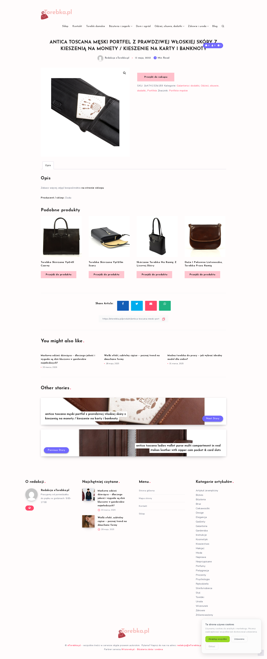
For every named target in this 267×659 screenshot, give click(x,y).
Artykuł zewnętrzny (207, 490)
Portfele (152, 90)
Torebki (200, 597)
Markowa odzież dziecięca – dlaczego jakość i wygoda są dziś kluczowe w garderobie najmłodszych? (68, 359)
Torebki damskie (95, 26)
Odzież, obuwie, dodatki (168, 26)
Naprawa (201, 557)
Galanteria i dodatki (188, 85)
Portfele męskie (178, 90)
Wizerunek (202, 606)
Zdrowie (200, 610)
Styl (198, 592)
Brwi (198, 504)
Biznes (199, 495)
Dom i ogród (143, 26)
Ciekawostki (203, 508)
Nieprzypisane (204, 561)
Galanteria (201, 526)
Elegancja (201, 517)
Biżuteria (201, 499)
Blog (214, 26)
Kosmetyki (202, 539)
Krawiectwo (202, 544)
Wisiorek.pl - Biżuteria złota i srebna (142, 649)
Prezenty (201, 575)
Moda (199, 553)
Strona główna (147, 490)
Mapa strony (145, 498)
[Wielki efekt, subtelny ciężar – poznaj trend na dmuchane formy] (88, 521)
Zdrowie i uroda (197, 26)
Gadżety (200, 521)
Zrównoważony (204, 615)
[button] (124, 73)
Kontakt (77, 26)
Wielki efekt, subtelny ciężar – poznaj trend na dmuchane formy (112, 521)
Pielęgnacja (202, 570)
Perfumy (201, 566)
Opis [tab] (48, 165)
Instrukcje (201, 535)
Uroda (199, 601)
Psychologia (203, 579)
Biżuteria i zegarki (119, 26)
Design (200, 512)
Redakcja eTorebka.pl (55, 490)
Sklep (65, 26)
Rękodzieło (202, 583)
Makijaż (200, 548)
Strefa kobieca (204, 588)
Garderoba (202, 530)
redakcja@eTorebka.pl (189, 645)
